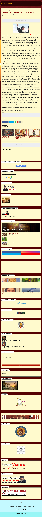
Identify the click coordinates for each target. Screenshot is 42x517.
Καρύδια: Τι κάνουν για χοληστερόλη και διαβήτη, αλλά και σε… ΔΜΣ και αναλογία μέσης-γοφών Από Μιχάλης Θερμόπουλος (11, 284)
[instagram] (30, 252)
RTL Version (27, 515)
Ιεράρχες (9, 118)
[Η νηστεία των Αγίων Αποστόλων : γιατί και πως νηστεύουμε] (8, 132)
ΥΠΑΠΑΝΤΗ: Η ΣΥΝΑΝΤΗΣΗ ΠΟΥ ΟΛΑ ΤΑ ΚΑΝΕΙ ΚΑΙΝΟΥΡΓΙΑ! (20, 137)
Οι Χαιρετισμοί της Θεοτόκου (13, 233)
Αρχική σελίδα (4, 10)
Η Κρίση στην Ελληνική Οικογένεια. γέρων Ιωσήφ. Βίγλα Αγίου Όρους (31, 293)
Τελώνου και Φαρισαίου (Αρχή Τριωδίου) (34, 137)
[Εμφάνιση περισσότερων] (22, 122)
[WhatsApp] (15, 122)
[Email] (20, 122)
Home (14, 515)
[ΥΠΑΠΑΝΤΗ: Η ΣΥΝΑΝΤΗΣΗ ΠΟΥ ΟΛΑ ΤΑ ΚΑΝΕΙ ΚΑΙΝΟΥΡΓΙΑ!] (21, 132)
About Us (17, 515)
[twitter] (11, 254)
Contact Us (22, 515)
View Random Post (21, 166)
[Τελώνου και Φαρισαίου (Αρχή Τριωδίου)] (34, 132)
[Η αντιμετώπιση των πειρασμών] (4, 239)
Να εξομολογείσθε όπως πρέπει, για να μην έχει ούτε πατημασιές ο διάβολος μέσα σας (10, 293)
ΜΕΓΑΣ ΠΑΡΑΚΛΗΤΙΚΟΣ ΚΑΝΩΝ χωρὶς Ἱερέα (13, 346)
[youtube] (30, 254)
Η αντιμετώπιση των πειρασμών (13, 237)
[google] (11, 256)
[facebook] (11, 252)
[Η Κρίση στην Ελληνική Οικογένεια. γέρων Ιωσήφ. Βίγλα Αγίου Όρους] (31, 290)
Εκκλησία (8, 10)
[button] (1, 3)
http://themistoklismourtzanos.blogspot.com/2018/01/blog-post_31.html (21, 107)
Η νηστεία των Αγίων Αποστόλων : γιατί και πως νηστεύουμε (7, 137)
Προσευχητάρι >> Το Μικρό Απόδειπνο (12, 229)
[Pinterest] (17, 122)
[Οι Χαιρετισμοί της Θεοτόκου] (4, 234)
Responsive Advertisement (21, 20)
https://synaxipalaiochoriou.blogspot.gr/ (14, 110)
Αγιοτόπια (24, 513)
